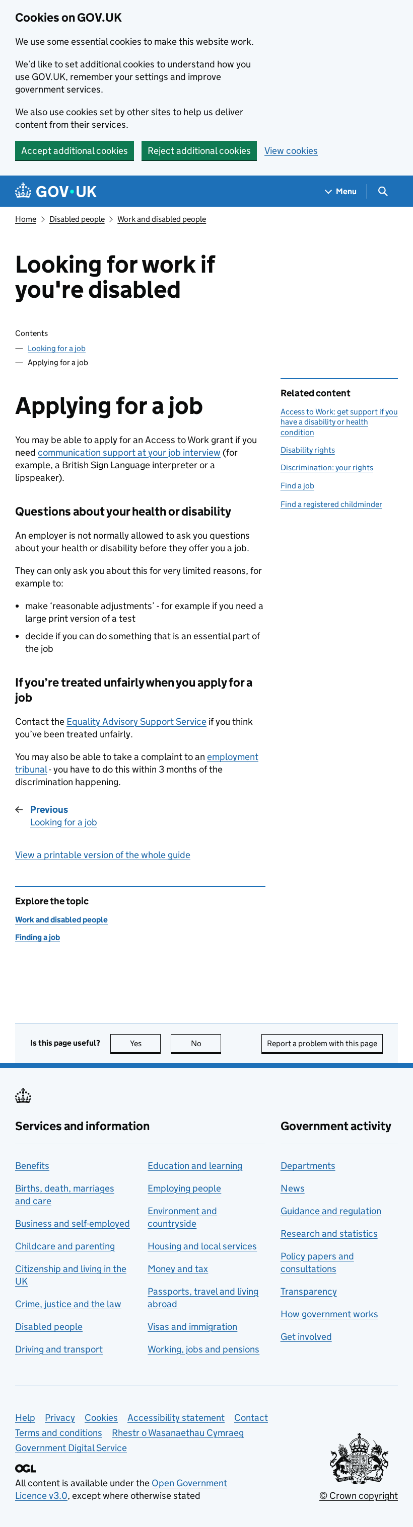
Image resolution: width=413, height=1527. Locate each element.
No (206, 1043)
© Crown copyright (358, 1495)
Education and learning (195, 1165)
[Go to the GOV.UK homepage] (56, 191)
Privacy (60, 1417)
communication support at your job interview (129, 452)
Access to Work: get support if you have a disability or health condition (339, 422)
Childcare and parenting (65, 1246)
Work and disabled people (161, 219)
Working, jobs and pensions (203, 1349)
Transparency (309, 1291)
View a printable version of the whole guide (102, 855)
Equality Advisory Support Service (136, 721)
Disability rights (308, 450)
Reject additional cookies (199, 150)
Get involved (306, 1336)
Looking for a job (57, 348)
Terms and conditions (58, 1432)
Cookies (101, 1417)
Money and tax (178, 1269)
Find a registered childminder (331, 504)
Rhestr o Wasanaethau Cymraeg (178, 1432)
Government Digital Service (71, 1448)
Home (25, 219)
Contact (251, 1417)
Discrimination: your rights (327, 467)
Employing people (184, 1188)
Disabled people (77, 219)
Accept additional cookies (74, 150)
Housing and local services (202, 1246)
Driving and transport (59, 1349)
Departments (308, 1165)
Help (25, 1417)
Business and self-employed (72, 1223)
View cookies (291, 150)
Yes (145, 1043)
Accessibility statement (176, 1417)
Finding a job (37, 937)
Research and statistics (329, 1233)
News (293, 1188)
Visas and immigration (192, 1326)
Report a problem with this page (322, 1043)
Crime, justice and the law (68, 1304)
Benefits (32, 1165)
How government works (329, 1314)
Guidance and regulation (331, 1211)
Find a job (297, 485)
